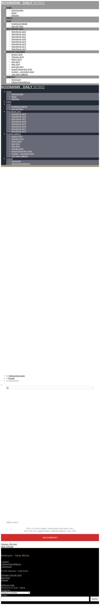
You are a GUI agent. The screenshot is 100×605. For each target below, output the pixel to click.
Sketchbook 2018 (18, 44)
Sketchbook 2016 (18, 49)
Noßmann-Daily (7, 585)
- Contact (5, 561)
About (14, 13)
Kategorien (5, 590)
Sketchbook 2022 (18, 34)
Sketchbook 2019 (18, 41)
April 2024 (15, 62)
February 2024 (17, 57)
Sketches (15, 15)
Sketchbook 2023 (18, 31)
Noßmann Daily (23, 2)
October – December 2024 (22, 72)
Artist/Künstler (17, 10)
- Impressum (6, 566)
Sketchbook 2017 (18, 46)
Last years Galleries (19, 74)
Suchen (4, 595)
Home (9, 7)
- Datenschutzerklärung (11, 564)
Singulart (4, 580)
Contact (10, 77)
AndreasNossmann (17, 376)
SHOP (8, 21)
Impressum (16, 79)
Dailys (9, 18)
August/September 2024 (21, 69)
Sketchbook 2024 (14, 29)
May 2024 (15, 64)
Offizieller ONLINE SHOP (11, 575)
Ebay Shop (5, 578)
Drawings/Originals (19, 23)
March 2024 (16, 59)
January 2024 (16, 54)
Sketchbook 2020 (18, 39)
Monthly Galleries (15, 51)
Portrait (11, 378)
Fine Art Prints (17, 26)
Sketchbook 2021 (18, 36)
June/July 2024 (17, 67)
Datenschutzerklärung (20, 82)
